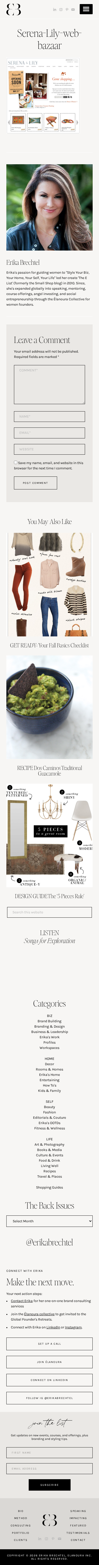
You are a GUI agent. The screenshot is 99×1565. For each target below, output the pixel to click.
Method (20, 1518)
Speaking (78, 1511)
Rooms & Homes (49, 1069)
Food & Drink (49, 1160)
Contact (78, 1540)
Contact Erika (22, 1301)
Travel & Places (49, 1176)
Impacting (78, 1518)
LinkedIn (53, 1327)
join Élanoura (49, 1362)
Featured (78, 1525)
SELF (49, 1101)
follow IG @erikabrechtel (49, 1398)
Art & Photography (49, 1144)
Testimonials (78, 1533)
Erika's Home (49, 1075)
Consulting (21, 1525)
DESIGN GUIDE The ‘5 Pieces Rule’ (49, 895)
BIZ (49, 1016)
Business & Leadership (49, 1032)
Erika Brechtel (13, 9)
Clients (20, 1540)
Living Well (49, 1166)
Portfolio (20, 1533)
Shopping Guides (49, 1187)
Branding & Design (49, 1026)
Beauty (49, 1107)
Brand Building (49, 1021)
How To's (49, 1085)
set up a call (49, 1343)
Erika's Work (50, 1037)
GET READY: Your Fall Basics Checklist (49, 645)
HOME (49, 1059)
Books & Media (49, 1150)
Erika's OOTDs (49, 1123)
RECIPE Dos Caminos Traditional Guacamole (49, 770)
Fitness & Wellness (49, 1128)
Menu (86, 9)
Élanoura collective (39, 1314)
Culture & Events (49, 1155)
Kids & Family (49, 1091)
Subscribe (49, 1485)
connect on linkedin (49, 1380)
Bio (21, 1511)
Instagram (73, 1327)
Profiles (49, 1042)
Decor (49, 1064)
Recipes (49, 1171)
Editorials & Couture (49, 1117)
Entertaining (49, 1080)
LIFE (49, 1139)
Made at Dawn (49, 1512)
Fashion (49, 1112)
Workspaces (49, 1048)
